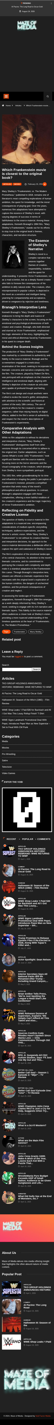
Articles (18, 105)
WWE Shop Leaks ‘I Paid (37, 1341)
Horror (21, 883)
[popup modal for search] (48, 96)
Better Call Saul (25, 1070)
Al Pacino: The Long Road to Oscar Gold (22, 693)
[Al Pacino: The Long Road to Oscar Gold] (11, 1306)
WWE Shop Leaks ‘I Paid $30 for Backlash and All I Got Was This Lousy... (34, 903)
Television (7, 767)
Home (8, 105)
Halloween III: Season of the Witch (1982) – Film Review (27, 7)
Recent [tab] (11, 839)
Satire (5, 760)
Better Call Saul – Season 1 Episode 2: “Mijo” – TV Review (33, 1075)
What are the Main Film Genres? (31, 1141)
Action (21, 1138)
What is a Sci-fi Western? (32, 1125)
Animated (22, 1194)
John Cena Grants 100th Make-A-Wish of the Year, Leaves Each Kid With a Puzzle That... (32, 1160)
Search (5, 665)
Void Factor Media (43, 1416)
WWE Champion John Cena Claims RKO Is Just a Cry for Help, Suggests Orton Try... (34, 1108)
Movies (17, 184)
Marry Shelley (35, 632)
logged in (19, 656)
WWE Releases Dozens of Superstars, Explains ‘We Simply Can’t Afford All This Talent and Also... (33, 1017)
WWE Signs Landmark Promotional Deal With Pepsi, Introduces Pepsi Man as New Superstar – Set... (34, 922)
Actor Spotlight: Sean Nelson (34, 959)
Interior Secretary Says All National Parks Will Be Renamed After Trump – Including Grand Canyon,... (33, 977)
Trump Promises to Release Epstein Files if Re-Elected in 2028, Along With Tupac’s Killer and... (34, 941)
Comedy (21, 867)
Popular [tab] (27, 839)
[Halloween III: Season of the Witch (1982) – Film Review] (11, 1324)
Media (5, 741)
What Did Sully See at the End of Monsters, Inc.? (35, 1197)
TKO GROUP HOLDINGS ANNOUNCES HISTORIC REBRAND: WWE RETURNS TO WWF (33, 852)
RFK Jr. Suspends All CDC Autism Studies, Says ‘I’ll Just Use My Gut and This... (35, 1057)
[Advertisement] (27, 66)
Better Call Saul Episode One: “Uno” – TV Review (34, 1091)
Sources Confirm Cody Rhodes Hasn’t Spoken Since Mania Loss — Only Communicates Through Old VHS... (34, 1038)
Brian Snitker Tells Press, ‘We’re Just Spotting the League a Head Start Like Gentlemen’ (32, 997)
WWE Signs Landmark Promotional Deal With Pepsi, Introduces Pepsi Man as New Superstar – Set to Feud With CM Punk (26, 723)
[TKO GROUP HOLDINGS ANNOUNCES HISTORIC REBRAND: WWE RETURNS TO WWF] (11, 1288)
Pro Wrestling (8, 754)
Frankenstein (19, 632)
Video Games (8, 773)
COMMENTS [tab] (43, 839)
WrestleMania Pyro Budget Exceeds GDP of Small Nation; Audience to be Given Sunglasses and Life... (34, 1179)
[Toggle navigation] (6, 96)
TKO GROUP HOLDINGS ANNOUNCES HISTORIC (37, 1288)
